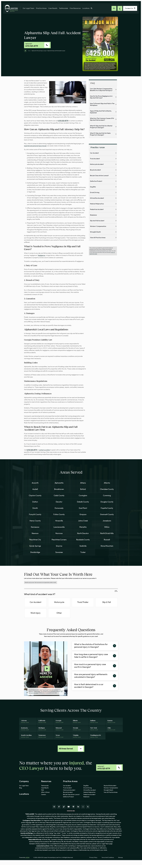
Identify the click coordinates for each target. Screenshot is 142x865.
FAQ (42, 790)
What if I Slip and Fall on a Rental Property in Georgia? (101, 126)
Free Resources (75, 8)
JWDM (27, 857)
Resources (46, 781)
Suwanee (59, 552)
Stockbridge (35, 552)
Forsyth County (35, 514)
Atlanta (107, 483)
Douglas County (107, 502)
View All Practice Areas (97, 237)
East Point (83, 508)
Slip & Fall (106, 602)
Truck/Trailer (83, 602)
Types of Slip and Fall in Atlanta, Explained (101, 112)
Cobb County (59, 495)
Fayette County (107, 508)
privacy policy (93, 857)
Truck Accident (95, 158)
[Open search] (91, 8)
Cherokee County (107, 489)
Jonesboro (107, 521)
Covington (83, 495)
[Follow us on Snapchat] (83, 806)
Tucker (83, 552)
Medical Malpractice (97, 204)
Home (29, 50)
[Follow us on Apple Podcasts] (73, 806)
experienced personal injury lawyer (35, 146)
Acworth (35, 483)
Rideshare (93, 215)
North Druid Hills (107, 533)
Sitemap (120, 857)
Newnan (35, 533)
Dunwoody (59, 508)
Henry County (35, 521)
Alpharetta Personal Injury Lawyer (39, 50)
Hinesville (59, 521)
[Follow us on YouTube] (68, 806)
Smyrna (59, 546)
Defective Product (96, 181)
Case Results (52, 8)
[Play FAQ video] (47, 668)
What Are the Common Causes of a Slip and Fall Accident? (102, 119)
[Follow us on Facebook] (59, 806)
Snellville (83, 546)
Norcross (59, 533)
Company (24, 781)
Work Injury (35, 613)
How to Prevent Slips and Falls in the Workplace (102, 104)
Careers (43, 794)
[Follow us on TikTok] (63, 806)
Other (59, 613)
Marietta (83, 527)
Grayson (83, 514)
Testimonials (63, 8)
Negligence (41, 255)
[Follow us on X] (87, 806)
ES (114, 8)
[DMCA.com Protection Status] (71, 811)
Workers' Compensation (98, 226)
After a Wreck (45, 792)
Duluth (35, 508)
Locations (85, 8)
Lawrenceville (59, 527)
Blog (20, 788)
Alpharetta (59, 483)
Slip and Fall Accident (97, 220)
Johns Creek (83, 521)
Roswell (107, 540)
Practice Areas (41, 8)
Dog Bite (93, 187)
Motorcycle (59, 602)
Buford (83, 489)
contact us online (44, 450)
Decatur (59, 502)
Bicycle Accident (95, 170)
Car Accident (94, 153)
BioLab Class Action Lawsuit (99, 175)
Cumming (107, 495)
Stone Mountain (107, 546)
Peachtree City (35, 540)
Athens (83, 483)
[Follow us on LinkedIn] (78, 806)
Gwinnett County (107, 514)
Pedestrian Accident (97, 209)
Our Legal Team (28, 8)
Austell (35, 489)
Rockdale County (83, 540)
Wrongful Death (95, 232)
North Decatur (83, 533)
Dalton (35, 502)
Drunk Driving (94, 192)
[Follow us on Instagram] (54, 806)
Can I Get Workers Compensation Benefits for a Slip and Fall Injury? (101, 89)
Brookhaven (59, 489)
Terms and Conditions (108, 857)
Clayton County (35, 495)
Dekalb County (83, 502)
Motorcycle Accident (97, 164)
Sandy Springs (35, 546)
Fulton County (59, 514)
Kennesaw (35, 527)
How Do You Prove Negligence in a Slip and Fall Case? (101, 97)
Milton (106, 527)
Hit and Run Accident (97, 198)
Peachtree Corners (59, 540)
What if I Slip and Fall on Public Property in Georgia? (100, 134)
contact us (129, 8)
